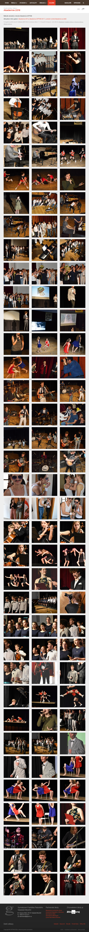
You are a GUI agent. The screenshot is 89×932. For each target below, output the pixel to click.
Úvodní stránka (8, 8)
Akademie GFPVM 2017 (37, 19)
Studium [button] (23, 3)
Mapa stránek (81, 929)
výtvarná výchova (78, 22)
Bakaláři (68, 3)
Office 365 (82, 924)
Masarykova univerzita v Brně (54, 910)
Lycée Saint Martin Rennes (53, 917)
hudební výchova (69, 22)
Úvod (7, 3)
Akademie (61, 22)
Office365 (77, 3)
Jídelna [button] (42, 3)
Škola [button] (13, 3)
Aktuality (33, 3)
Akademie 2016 (23, 19)
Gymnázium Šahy (50, 914)
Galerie (51, 3)
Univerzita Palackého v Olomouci (55, 912)
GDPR (61, 929)
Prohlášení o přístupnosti (70, 929)
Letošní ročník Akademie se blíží (56, 19)
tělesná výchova (8, 24)
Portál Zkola (75, 924)
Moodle (68, 924)
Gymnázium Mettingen (52, 915)
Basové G (62, 924)
